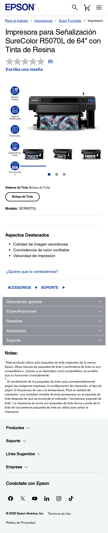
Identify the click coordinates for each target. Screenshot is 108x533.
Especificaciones (21, 311)
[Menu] (99, 8)
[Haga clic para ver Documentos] (15, 168)
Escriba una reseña (24, 69)
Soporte (49, 287)
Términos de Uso (59, 513)
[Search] (75, 8)
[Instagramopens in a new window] (58, 498)
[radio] (22, 196)
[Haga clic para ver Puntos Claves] (15, 93)
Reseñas (14, 321)
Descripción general (24, 301)
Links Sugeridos (20, 453)
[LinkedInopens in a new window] (46, 498)
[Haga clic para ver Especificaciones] (15, 149)
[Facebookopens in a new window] (10, 498)
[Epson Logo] (20, 7)
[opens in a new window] (70, 498)
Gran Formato (70, 21)
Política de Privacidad (20, 522)
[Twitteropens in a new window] (22, 498)
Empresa (14, 466)
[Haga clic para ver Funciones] (15, 131)
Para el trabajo (16, 21)
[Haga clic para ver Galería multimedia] (15, 113)
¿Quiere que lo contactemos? (32, 271)
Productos (15, 427)
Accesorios (19, 287)
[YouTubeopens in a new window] (34, 498)
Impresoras (43, 21)
